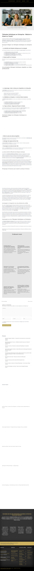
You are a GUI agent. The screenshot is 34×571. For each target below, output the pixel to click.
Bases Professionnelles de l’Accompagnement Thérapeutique (14, 551)
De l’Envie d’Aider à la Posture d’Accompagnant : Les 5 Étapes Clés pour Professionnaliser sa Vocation (23, 286)
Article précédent (4, 301)
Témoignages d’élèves (3, 550)
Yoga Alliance (16, 210)
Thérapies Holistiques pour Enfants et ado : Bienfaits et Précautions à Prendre (9, 287)
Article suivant (30, 301)
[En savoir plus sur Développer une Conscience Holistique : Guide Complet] (10, 261)
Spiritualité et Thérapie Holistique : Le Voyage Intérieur (10, 465)
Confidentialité (29, 554)
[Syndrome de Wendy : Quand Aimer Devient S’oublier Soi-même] (17, 437)
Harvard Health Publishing (9, 161)
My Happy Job (9, 195)
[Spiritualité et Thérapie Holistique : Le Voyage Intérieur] (17, 456)
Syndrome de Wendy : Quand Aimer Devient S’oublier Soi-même (11, 446)
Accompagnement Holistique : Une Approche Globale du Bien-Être (24, 267)
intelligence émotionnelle (17, 191)
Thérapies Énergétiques (13, 558)
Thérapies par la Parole (13, 560)
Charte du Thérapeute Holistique (4, 553)
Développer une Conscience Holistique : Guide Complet (9, 267)
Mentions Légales (30, 552)
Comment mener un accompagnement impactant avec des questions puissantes (9, 246)
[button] (25, 4)
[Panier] (31, 1)
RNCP (22, 208)
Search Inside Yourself (17, 190)
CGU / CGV (28, 550)
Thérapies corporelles (14, 555)
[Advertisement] (17, 498)
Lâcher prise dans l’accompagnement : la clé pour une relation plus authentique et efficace (24, 247)
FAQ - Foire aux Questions (4, 558)
